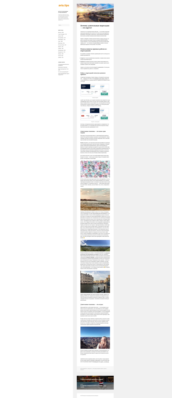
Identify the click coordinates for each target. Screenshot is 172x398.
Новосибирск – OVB (61, 39)
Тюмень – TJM (60, 48)
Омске (96, 77)
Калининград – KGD (61, 50)
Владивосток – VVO (61, 52)
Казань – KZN (60, 35)
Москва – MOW (61, 32)
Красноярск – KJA (61, 43)
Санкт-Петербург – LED (62, 34)
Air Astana (95, 368)
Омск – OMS (60, 41)
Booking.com (95, 361)
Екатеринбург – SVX (62, 37)
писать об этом (104, 38)
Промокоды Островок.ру (62, 67)
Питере (85, 78)
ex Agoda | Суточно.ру (104, 361)
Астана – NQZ (60, 55)
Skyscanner (97, 360)
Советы (105, 368)
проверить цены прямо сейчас (101, 78)
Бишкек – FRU (60, 53)
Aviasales (93, 360)
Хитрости (90, 368)
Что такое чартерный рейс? (63, 71)
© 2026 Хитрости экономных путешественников (89, 395)
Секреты (101, 368)
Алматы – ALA (60, 57)
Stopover (98, 368)
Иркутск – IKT (60, 46)
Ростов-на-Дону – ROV (62, 44)
